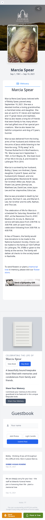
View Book (12, 364)
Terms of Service (29, 509)
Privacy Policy (15, 509)
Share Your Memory (16, 401)
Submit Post (22, 441)
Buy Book (25, 364)
